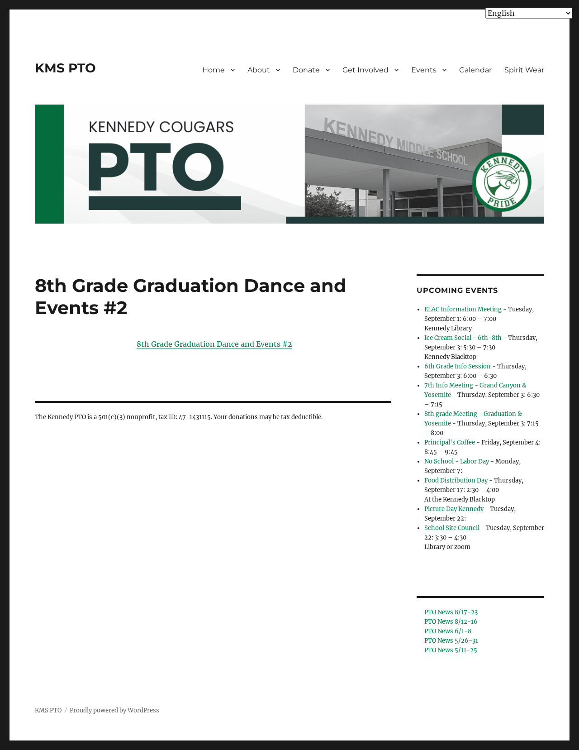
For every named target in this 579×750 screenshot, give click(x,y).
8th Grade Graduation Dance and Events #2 (214, 344)
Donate (306, 70)
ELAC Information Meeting (463, 309)
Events (424, 70)
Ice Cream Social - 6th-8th (463, 338)
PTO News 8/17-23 (451, 612)
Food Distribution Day (456, 480)
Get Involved (365, 70)
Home (213, 70)
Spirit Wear (524, 70)
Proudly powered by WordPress (114, 710)
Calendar (475, 70)
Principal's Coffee (449, 442)
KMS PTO (65, 68)
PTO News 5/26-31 (451, 641)
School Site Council (451, 528)
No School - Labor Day (456, 461)
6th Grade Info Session (457, 366)
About (258, 70)
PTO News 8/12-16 (451, 622)
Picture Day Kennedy (454, 509)
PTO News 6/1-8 (447, 631)
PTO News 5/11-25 (450, 650)
